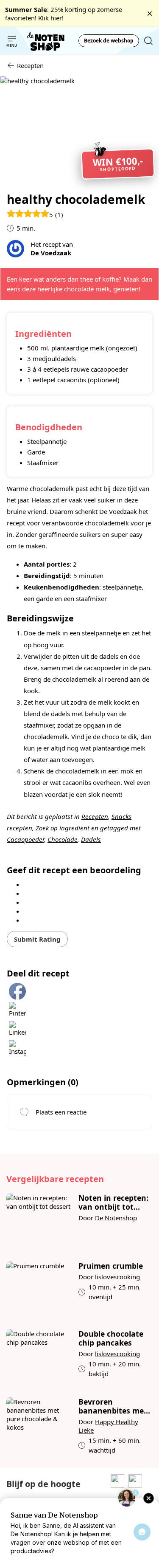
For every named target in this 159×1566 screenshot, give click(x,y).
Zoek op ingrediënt (62, 828)
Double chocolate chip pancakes (110, 1338)
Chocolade (62, 839)
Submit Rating (37, 939)
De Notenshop (116, 1217)
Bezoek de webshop (109, 40)
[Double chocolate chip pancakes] (39, 1357)
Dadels (91, 839)
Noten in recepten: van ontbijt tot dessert (113, 1202)
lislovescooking (117, 1277)
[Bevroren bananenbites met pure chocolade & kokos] (39, 1426)
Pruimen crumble (110, 1265)
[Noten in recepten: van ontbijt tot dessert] (39, 1221)
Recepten (94, 816)
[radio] (82, 884)
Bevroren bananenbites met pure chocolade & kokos (112, 1406)
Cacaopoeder (25, 839)
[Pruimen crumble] (39, 1289)
